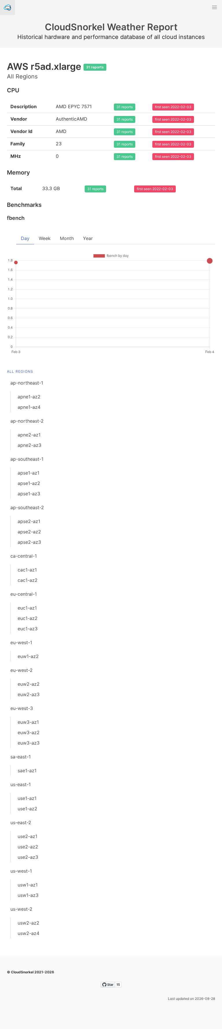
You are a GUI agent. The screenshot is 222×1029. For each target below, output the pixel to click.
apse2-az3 (29, 542)
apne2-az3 (29, 445)
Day (25, 238)
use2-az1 (27, 836)
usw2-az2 (28, 923)
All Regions (20, 371)
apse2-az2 (29, 532)
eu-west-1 (21, 642)
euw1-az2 (28, 656)
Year (88, 238)
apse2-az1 (29, 521)
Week (45, 238)
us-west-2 (21, 909)
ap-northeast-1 (26, 383)
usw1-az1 (28, 885)
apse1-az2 (29, 483)
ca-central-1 (23, 556)
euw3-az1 (28, 722)
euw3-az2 (29, 732)
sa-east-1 (20, 757)
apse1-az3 (29, 493)
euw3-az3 (29, 743)
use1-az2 (27, 808)
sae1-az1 (27, 770)
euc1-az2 (28, 618)
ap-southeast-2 (27, 507)
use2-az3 (28, 857)
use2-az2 (28, 847)
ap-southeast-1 (26, 459)
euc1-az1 (27, 608)
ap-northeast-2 (27, 421)
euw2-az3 (29, 694)
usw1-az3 (28, 895)
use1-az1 (27, 798)
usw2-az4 (28, 933)
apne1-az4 (29, 407)
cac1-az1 (27, 570)
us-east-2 (20, 822)
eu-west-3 (21, 708)
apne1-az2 (29, 397)
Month (67, 238)
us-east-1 (20, 784)
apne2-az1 (29, 435)
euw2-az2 (29, 684)
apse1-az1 (28, 473)
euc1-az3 (28, 628)
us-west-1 (21, 871)
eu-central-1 (23, 594)
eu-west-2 (21, 670)
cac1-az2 (28, 580)
